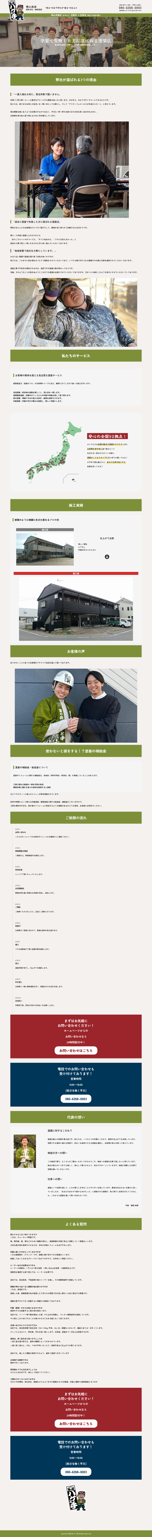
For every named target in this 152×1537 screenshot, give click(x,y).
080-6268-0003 (76, 1098)
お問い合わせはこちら (76, 1050)
